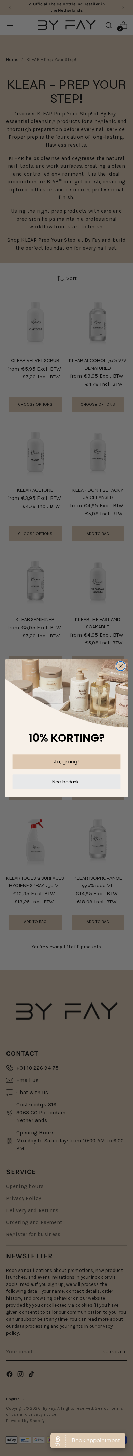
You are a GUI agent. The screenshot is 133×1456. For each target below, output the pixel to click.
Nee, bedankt (66, 781)
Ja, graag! (66, 761)
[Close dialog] (120, 666)
